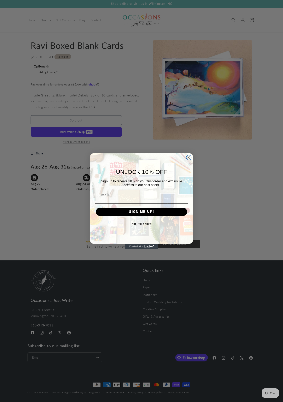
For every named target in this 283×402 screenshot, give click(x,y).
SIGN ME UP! (141, 211)
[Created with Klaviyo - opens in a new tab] (141, 246)
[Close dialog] (188, 157)
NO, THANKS (141, 224)
